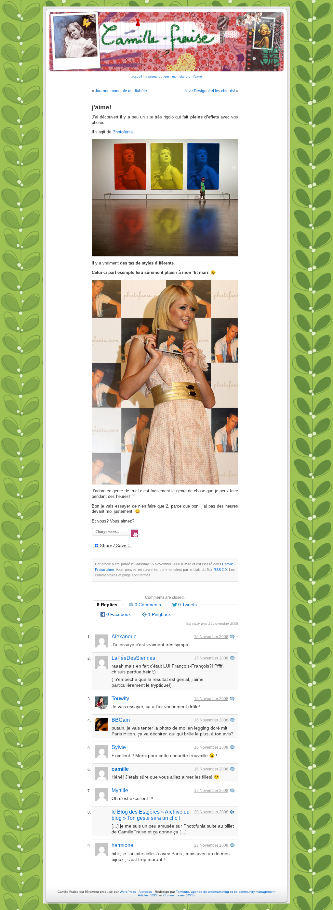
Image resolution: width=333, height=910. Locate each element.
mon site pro (181, 76)
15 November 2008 (211, 636)
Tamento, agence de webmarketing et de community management (225, 891)
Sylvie (119, 747)
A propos (146, 891)
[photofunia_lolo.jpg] (165, 483)
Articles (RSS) (148, 895)
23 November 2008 (211, 845)
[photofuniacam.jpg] (165, 255)
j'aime (197, 76)
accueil (136, 76)
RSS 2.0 (220, 570)
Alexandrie (124, 636)
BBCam (121, 720)
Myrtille (120, 790)
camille (120, 769)
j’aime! (101, 107)
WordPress (128, 891)
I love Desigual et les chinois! (209, 91)
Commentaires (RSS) (178, 895)
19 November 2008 (211, 790)
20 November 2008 (211, 812)
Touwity (120, 698)
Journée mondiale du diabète (121, 91)
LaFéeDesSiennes (133, 658)
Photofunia (123, 132)
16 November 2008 (211, 720)
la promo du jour (157, 76)
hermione (122, 845)
